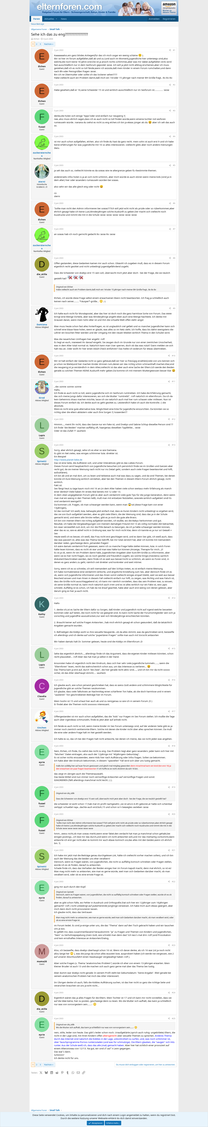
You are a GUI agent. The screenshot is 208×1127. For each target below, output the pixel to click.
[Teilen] (170, 50)
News (64, 18)
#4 (174, 136)
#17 (173, 711)
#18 (173, 746)
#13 (173, 445)
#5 (174, 165)
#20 (173, 814)
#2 (174, 84)
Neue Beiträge (37, 24)
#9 (174, 308)
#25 (173, 1018)
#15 (173, 648)
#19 (173, 787)
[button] (56, 19)
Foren (36, 18)
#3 (174, 110)
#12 (173, 419)
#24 (173, 992)
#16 (173, 680)
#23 (173, 945)
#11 (173, 381)
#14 (173, 598)
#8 (174, 258)
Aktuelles (49, 18)
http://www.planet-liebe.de (68, 459)
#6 (174, 203)
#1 (174, 50)
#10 (173, 355)
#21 (173, 850)
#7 (174, 229)
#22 (173, 881)
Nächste (48, 44)
